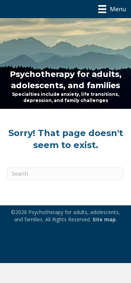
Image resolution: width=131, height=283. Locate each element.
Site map (104, 219)
